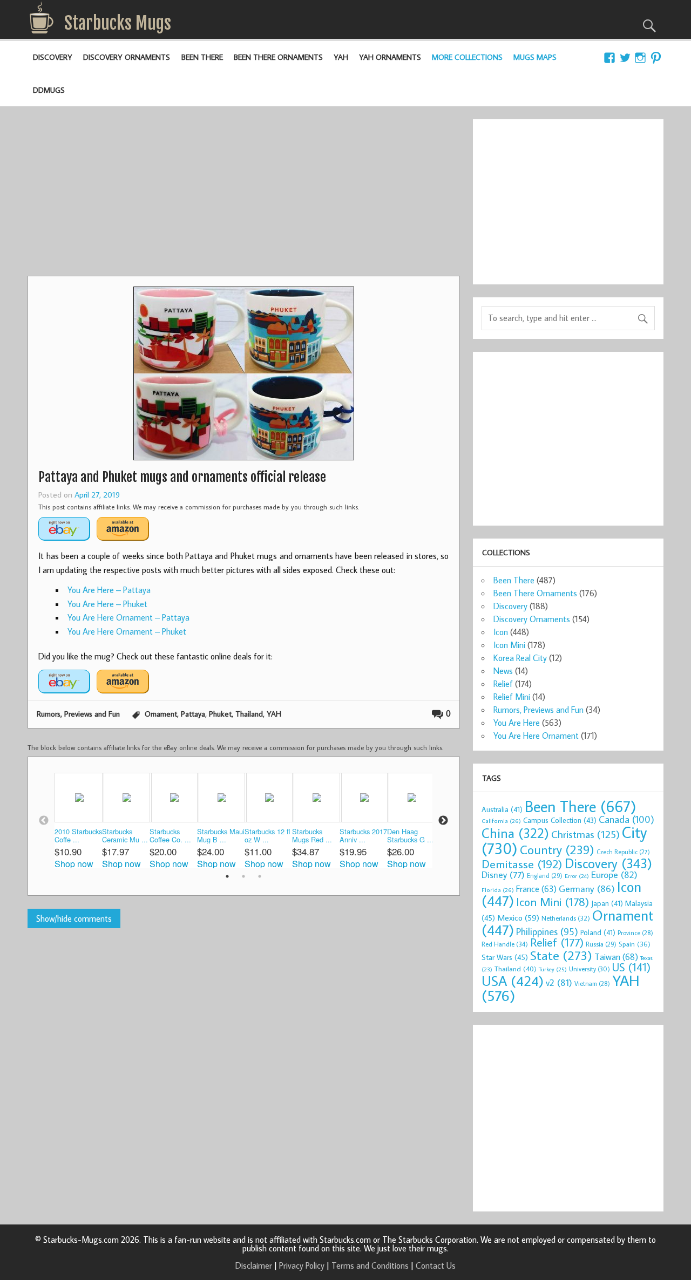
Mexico (518, 917)
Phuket (220, 714)
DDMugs (49, 90)
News (503, 670)
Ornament (161, 714)
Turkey (553, 969)
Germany (587, 888)
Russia (601, 944)
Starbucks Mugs (117, 23)
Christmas (585, 834)
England (545, 876)
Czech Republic (623, 852)
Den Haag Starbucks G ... (410, 835)
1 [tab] (227, 876)
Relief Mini (511, 696)
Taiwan (616, 956)
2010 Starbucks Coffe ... (78, 835)
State (561, 955)
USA (513, 980)
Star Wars (505, 957)
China (515, 833)
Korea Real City (520, 657)
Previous (43, 820)
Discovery (52, 57)
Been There (202, 57)
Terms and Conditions (370, 1265)
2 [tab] (243, 876)
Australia (502, 809)
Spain (635, 944)
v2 (559, 982)
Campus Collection (560, 820)
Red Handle (505, 943)
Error (577, 876)
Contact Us (436, 1265)
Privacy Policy (301, 1265)
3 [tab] (259, 876)
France (536, 888)
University (589, 969)
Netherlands (565, 918)
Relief (503, 683)
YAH (341, 57)
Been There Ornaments (278, 57)
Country (557, 849)
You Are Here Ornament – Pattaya (128, 617)
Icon (500, 632)
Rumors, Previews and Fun (78, 714)
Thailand (249, 714)
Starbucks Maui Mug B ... (221, 835)
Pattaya (193, 714)
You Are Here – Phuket (107, 603)
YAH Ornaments (390, 57)
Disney (503, 874)
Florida (498, 890)
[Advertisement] (243, 194)
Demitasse (522, 864)
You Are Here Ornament (536, 735)
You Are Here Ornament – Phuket (126, 631)
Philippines (547, 931)
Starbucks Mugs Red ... (312, 835)
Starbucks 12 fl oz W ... (267, 835)
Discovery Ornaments (126, 57)
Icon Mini (509, 644)
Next (443, 820)
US (631, 967)
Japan (607, 903)
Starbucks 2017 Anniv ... (363, 835)
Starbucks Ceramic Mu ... (125, 835)
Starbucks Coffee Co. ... (170, 835)
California (501, 820)
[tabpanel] (78, 820)
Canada (626, 819)
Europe (614, 874)
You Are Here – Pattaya (109, 589)
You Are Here (516, 722)
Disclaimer (253, 1265)
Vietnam (592, 983)
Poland (597, 932)
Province (635, 933)
